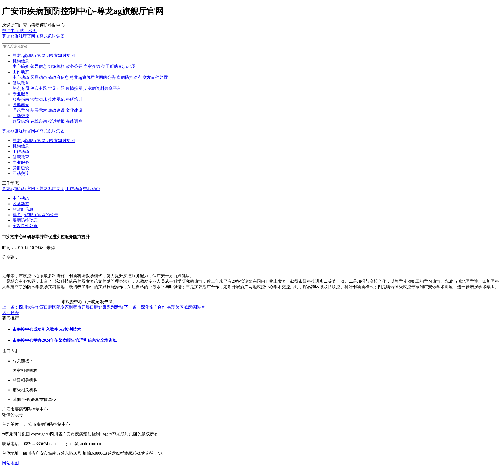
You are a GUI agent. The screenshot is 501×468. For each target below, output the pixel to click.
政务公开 (74, 66)
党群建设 (21, 105)
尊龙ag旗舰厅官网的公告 (93, 77)
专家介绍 (92, 66)
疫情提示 (74, 88)
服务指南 (21, 99)
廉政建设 (56, 110)
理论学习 (21, 110)
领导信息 (38, 66)
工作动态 (21, 72)
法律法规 (38, 99)
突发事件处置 (155, 77)
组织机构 (56, 66)
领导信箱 (21, 121)
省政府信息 (58, 77)
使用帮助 (109, 66)
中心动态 (21, 77)
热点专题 (21, 88)
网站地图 (10, 463)
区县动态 (38, 77)
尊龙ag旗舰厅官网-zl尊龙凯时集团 (33, 36)
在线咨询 (38, 121)
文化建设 (74, 110)
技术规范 (56, 99)
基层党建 (38, 110)
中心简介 (21, 66)
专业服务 (21, 94)
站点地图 (127, 66)
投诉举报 (56, 121)
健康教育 (21, 83)
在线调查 (74, 121)
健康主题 (38, 88)
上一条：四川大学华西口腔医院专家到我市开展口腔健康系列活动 (62, 307)
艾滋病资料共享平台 (102, 88)
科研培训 (74, 99)
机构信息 (21, 61)
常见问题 (56, 88)
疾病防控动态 (129, 77)
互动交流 (21, 116)
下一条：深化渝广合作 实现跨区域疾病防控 (164, 307)
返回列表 (10, 312)
